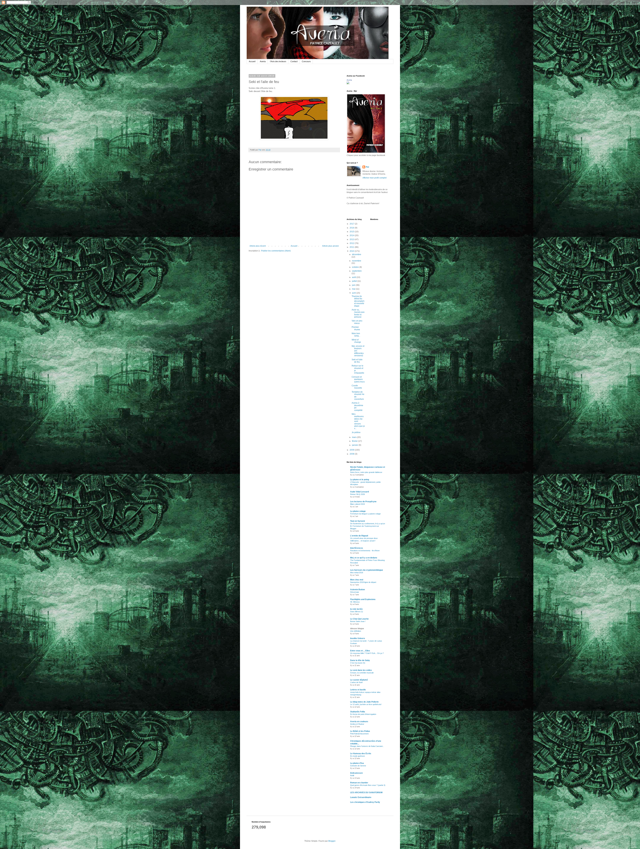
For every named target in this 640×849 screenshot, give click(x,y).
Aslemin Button (357, 589)
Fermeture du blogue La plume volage (365, 514)
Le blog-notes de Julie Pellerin (364, 702)
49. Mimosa (355, 602)
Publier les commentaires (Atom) (276, 251)
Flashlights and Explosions (363, 599)
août (354, 277)
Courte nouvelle (357, 386)
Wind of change (356, 341)
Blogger (331, 841)
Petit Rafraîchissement (359, 734)
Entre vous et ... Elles (360, 651)
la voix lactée (356, 609)
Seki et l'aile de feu (357, 360)
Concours (306, 61)
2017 (352, 224)
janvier (355, 445)
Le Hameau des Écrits (360, 753)
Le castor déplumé (359, 680)
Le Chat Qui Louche (359, 619)
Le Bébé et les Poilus (360, 731)
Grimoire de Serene (358, 766)
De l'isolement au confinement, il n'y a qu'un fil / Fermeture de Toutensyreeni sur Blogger (367, 526)
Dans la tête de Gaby (360, 660)
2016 (352, 228)
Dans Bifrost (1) (356, 612)
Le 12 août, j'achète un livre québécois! (366, 704)
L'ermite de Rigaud (359, 536)
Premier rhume (356, 328)
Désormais (354, 592)
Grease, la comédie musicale (362, 673)
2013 (352, 239)
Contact (294, 61)
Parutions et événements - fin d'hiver (365, 551)
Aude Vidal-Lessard (359, 492)
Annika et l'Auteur (357, 724)
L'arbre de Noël (356, 682)
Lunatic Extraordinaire (360, 797)
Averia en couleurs (359, 721)
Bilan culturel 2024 (357, 504)
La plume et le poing (359, 479)
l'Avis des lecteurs (278, 61)
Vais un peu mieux (357, 322)
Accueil (252, 61)
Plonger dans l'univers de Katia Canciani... (367, 746)
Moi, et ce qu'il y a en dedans (363, 558)
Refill (352, 776)
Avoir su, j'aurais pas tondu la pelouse (358, 313)
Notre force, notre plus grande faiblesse (366, 472)
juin (354, 285)
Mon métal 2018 (356, 573)
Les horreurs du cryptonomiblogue (366, 570)
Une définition (355, 631)
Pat (367, 167)
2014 (352, 235)
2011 (352, 247)
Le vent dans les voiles (361, 670)
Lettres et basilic (358, 690)
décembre (356, 254)
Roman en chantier (359, 783)
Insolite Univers (357, 638)
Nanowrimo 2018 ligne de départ (363, 582)
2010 (352, 251)
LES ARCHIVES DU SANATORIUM (366, 792)
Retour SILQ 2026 (357, 494)
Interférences (356, 548)
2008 (352, 454)
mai (354, 289)
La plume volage (358, 511)
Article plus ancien (330, 246)
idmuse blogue (357, 628)
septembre (357, 271)
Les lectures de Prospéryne (363, 501)
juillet (354, 281)
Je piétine (356, 432)
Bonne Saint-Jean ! (358, 621)
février (355, 441)
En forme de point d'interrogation (363, 714)
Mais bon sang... (356, 334)
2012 (352, 243)
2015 (352, 231)
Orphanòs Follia (357, 712)
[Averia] (348, 83)
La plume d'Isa (357, 763)
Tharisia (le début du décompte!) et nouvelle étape (358, 301)
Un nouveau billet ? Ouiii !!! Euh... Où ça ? (367, 653)
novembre (356, 261)
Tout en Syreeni (357, 521)
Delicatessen (356, 773)
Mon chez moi (356, 580)
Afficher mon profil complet (374, 178)
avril (354, 293)
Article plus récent (258, 246)
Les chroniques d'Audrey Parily (365, 802)
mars (354, 437)
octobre (355, 267)
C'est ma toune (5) (357, 663)
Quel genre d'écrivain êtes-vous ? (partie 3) (367, 785)
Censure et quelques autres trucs (358, 379)
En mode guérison (357, 756)
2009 (352, 450)
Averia (263, 61)
